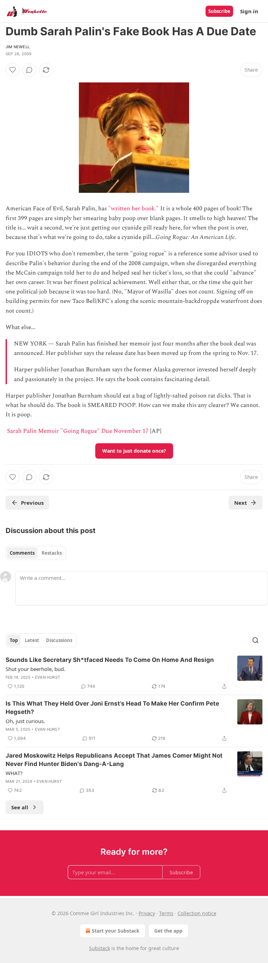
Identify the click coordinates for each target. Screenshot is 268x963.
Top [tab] (14, 640)
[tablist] (36, 553)
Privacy (147, 913)
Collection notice (197, 913)
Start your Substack (116, 930)
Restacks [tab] (52, 553)
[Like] (13, 70)
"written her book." (133, 208)
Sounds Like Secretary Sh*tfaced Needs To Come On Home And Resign (110, 659)
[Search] (255, 640)
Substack (99, 948)
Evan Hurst (47, 677)
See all (19, 807)
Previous (32, 502)
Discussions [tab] (59, 640)
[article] (134, 673)
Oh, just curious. (25, 720)
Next (240, 502)
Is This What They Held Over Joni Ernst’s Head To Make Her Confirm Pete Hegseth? (112, 707)
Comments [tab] (22, 553)
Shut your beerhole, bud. (35, 668)
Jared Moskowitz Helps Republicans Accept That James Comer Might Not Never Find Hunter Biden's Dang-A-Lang (114, 759)
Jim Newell (18, 46)
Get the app (168, 930)
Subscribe (219, 11)
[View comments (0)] (29, 70)
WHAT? (14, 772)
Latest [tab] (32, 640)
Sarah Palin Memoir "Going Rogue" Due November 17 (78, 431)
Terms (166, 913)
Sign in (249, 11)
